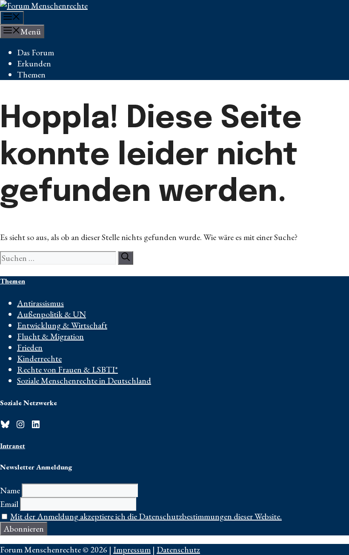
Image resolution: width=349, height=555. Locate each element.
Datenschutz (178, 549)
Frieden (30, 347)
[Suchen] (125, 258)
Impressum (132, 549)
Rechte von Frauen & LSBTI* (67, 369)
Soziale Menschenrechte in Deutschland (84, 380)
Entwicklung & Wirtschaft (62, 325)
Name (10, 490)
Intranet (12, 445)
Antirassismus (40, 303)
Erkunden (34, 63)
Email (9, 503)
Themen (31, 74)
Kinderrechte (39, 358)
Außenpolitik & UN (51, 314)
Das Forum (35, 52)
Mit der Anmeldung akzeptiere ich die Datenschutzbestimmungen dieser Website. (146, 516)
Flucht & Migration (50, 336)
